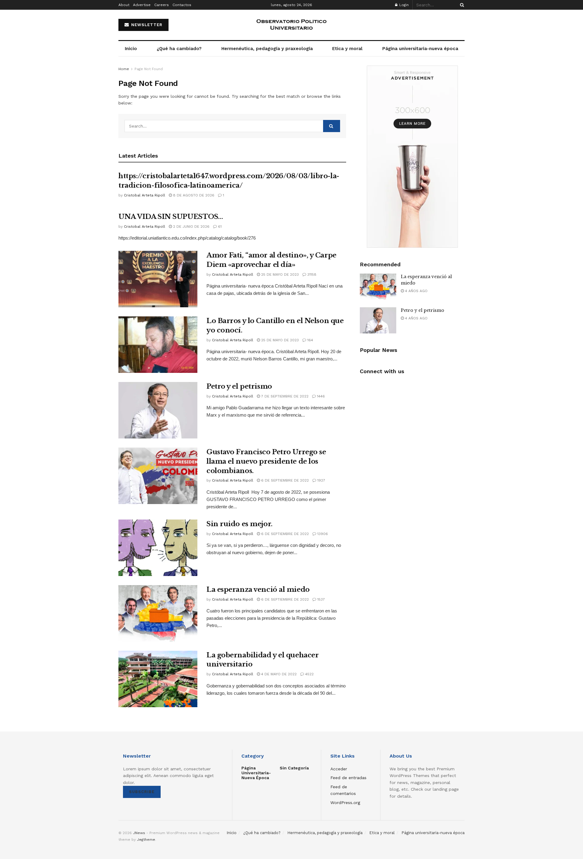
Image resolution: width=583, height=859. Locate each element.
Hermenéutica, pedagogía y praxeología (267, 48)
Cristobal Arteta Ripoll (144, 195)
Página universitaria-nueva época (420, 48)
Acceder (338, 768)
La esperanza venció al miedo (258, 589)
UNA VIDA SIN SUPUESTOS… (170, 217)
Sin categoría (294, 767)
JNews (139, 833)
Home (123, 69)
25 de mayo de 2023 (279, 274)
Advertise (142, 5)
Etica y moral (347, 48)
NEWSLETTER (146, 24)
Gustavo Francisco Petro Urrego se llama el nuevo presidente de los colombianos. (266, 461)
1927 (320, 480)
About (123, 5)
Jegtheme (146, 839)
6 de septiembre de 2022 (284, 480)
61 (219, 226)
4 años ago (416, 291)
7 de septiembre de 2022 (284, 396)
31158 (311, 274)
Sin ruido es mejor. (239, 524)
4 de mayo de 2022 (278, 674)
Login (403, 5)
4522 (309, 674)
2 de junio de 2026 (191, 226)
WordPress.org (345, 802)
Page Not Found (149, 69)
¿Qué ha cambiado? (179, 48)
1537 (320, 599)
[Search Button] (461, 5)
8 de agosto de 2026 (193, 195)
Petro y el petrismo (239, 386)
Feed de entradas (348, 777)
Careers (161, 5)
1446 (320, 396)
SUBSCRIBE (142, 791)
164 (309, 340)
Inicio (131, 48)
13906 (322, 534)
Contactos (181, 5)
